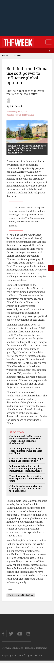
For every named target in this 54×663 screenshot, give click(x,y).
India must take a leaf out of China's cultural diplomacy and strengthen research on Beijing (25, 468)
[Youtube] (19, 633)
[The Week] (18, 42)
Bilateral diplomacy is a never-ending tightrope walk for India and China (25, 450)
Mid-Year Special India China (20, 595)
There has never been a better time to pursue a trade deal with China (26, 478)
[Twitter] (10, 633)
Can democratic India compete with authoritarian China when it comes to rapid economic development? (26, 439)
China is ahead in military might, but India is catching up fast (26, 459)
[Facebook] (4, 633)
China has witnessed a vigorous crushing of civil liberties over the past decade (25, 488)
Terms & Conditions (12, 648)
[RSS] (27, 633)
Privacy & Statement (36, 648)
